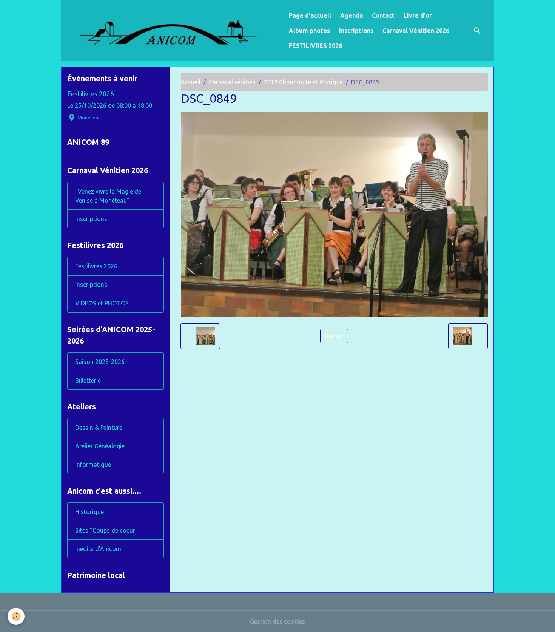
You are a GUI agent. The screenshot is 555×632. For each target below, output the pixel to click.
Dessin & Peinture (98, 427)
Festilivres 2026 (90, 94)
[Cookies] (16, 616)
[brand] (173, 30)
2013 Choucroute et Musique (303, 82)
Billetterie (88, 380)
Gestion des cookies (277, 621)
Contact (383, 15)
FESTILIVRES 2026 (315, 45)
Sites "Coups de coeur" (106, 530)
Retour (334, 336)
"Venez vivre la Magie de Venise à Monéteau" (108, 196)
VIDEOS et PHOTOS (102, 303)
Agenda (351, 15)
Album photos (309, 30)
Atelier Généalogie (100, 446)
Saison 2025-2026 (100, 361)
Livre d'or (418, 15)
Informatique (93, 464)
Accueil (190, 82)
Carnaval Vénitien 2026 (415, 30)
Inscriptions (356, 30)
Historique (89, 511)
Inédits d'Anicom (98, 548)
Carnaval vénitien (232, 82)
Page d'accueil (310, 15)
